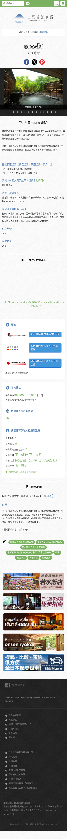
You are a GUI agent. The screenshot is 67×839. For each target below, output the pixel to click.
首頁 (21, 32)
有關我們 (13, 766)
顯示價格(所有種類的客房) (45, 334)
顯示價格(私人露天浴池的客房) (44, 348)
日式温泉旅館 (33, 18)
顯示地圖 (47, 496)
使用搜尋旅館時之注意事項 (21, 783)
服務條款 (13, 757)
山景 (57, 552)
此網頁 (39, 180)
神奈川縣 (33, 558)
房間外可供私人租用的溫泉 (49, 542)
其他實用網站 (15, 779)
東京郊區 (21, 558)
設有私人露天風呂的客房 (21, 542)
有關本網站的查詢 (17, 770)
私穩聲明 (13, 761)
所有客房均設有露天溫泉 (33, 547)
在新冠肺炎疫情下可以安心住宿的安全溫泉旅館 (29, 552)
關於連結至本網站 (17, 774)
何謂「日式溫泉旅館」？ (20, 724)
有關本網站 (14, 729)
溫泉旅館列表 (31, 32)
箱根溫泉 (46, 558)
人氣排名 (13, 720)
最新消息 (13, 733)
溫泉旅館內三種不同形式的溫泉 (22, 472)
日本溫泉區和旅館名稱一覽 (21, 752)
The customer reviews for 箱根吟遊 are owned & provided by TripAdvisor (36, 304)
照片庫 (12, 737)
